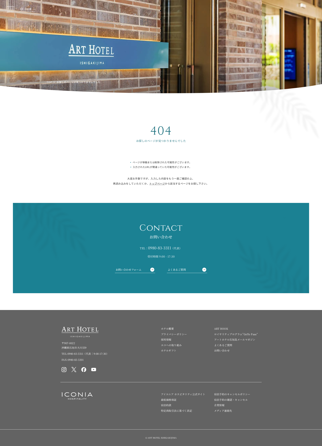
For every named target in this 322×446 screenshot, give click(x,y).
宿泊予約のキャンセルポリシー (232, 394)
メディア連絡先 (223, 410)
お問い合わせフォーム (128, 269)
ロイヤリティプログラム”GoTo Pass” (236, 334)
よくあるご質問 (177, 269)
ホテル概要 (167, 328)
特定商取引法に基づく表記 (176, 410)
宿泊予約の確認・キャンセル (231, 399)
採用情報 (166, 339)
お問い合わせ (222, 350)
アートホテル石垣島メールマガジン (234, 339)
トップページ (157, 183)
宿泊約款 (166, 405)
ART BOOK (221, 328)
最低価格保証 (169, 399)
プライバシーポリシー (174, 334)
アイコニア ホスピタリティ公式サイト (183, 394)
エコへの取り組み (171, 345)
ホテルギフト (168, 350)
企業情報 (219, 405)
